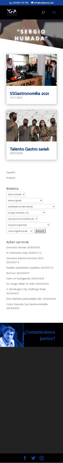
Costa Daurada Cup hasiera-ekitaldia (27, 304)
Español (10, 172)
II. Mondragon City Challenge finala (26, 289)
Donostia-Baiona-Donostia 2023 (24, 258)
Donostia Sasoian (16, 247)
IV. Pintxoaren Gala (17, 252)
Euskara (10, 177)
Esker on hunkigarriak (18, 278)
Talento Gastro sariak (29, 148)
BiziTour (11, 273)
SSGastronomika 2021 (29, 93)
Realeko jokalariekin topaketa (23, 267)
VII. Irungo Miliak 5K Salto (20, 283)
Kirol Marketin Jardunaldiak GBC (24, 298)
